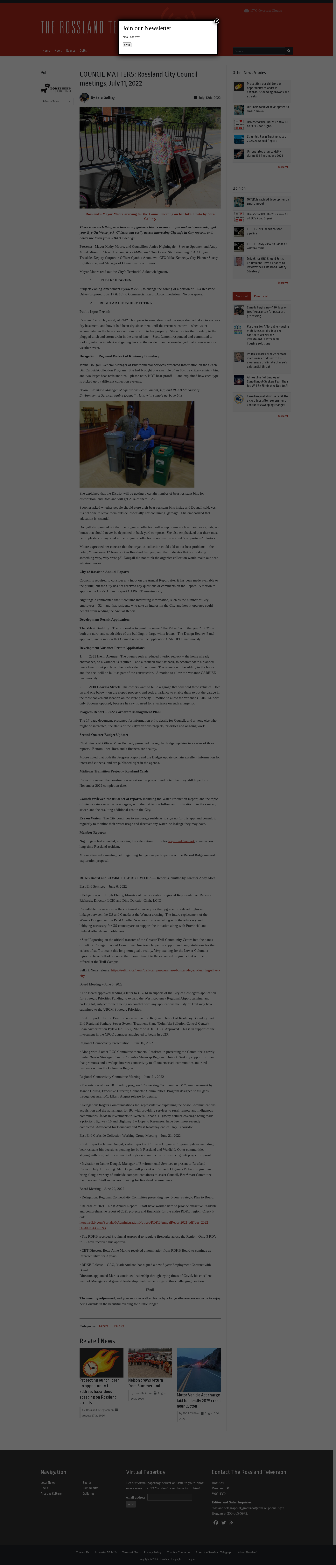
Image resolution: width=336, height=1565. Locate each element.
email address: (131, 37)
